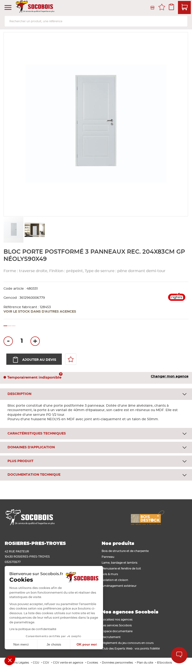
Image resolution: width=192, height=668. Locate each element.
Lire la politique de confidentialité (32, 629)
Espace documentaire (117, 631)
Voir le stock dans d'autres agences (40, 311)
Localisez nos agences (117, 619)
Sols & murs (110, 574)
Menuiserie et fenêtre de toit (121, 568)
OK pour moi (87, 644)
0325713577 (13, 562)
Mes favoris (161, 8)
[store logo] (35, 7)
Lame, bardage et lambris (119, 562)
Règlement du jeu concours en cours (128, 643)
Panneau (108, 556)
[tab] (96, 394)
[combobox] (96, 21)
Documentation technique (33, 474)
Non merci (21, 644)
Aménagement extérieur (119, 585)
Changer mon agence (169, 376)
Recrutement (111, 637)
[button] (34, 230)
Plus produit (20, 461)
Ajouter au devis (39, 359)
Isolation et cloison (115, 580)
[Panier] (184, 7)
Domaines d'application (31, 447)
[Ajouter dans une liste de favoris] (70, 359)
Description (19, 394)
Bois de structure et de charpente (125, 551)
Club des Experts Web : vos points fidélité (131, 648)
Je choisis (54, 644)
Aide (179, 655)
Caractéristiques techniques (36, 433)
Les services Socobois (117, 625)
